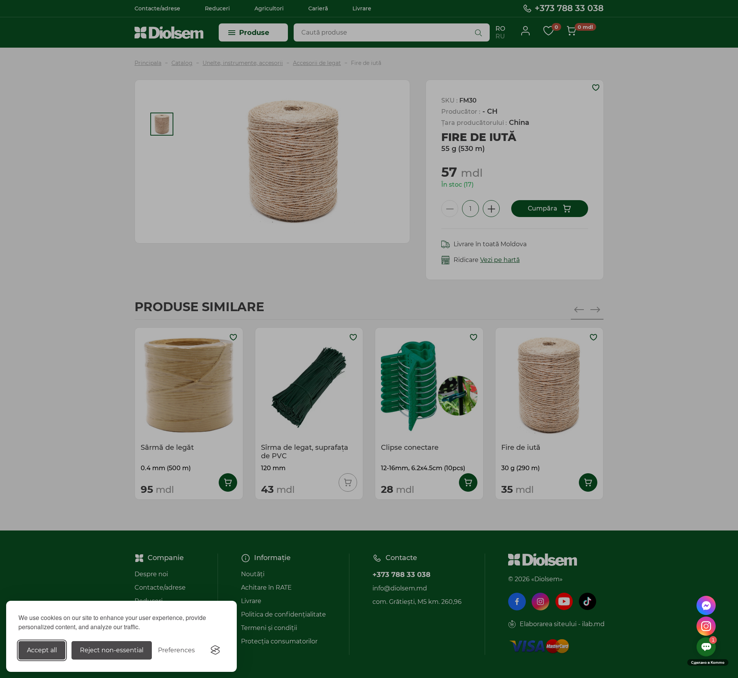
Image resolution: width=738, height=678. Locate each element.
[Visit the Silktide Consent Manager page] (215, 650)
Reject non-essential (111, 650)
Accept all (42, 650)
